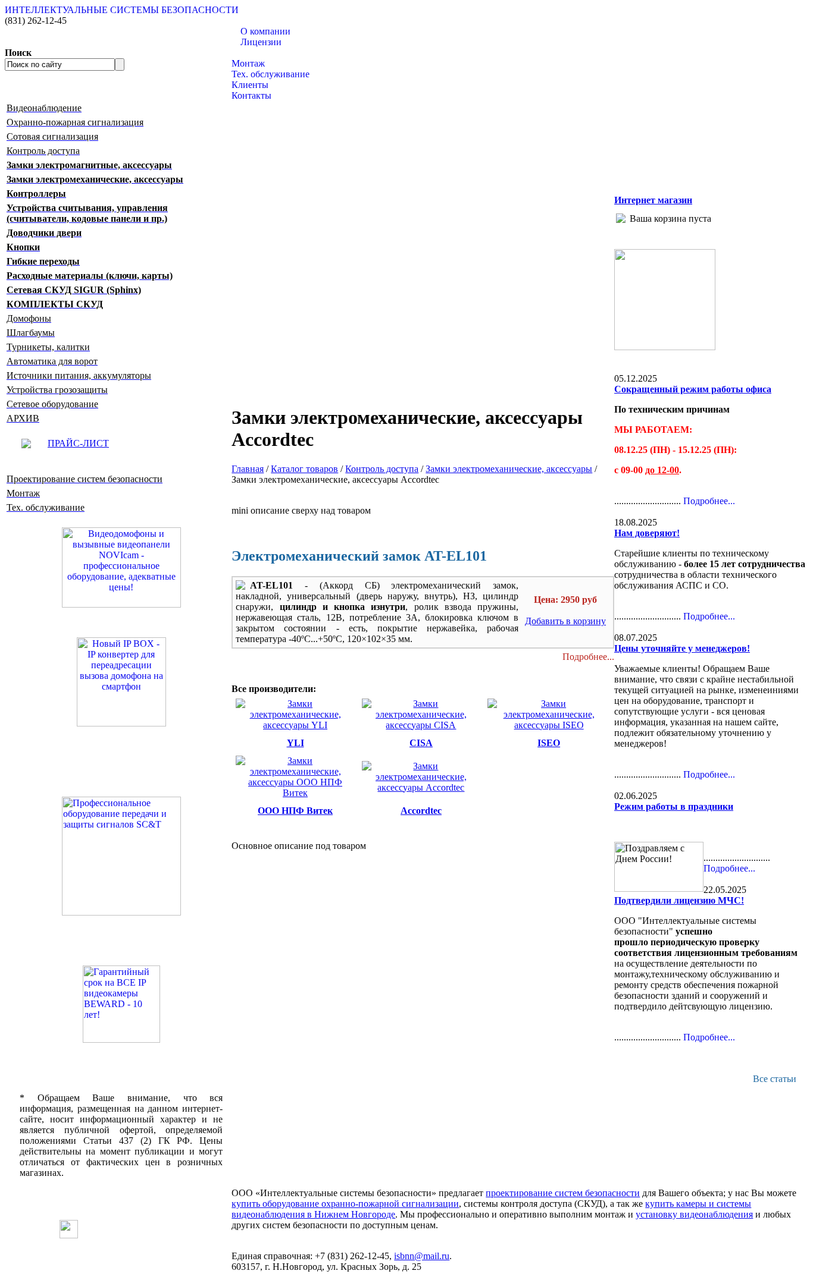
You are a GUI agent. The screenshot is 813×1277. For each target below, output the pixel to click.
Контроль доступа (381, 469)
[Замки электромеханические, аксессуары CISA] (421, 725)
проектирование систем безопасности (563, 1193)
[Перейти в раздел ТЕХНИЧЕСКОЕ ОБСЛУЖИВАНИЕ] (664, 347)
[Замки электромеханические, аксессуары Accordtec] (421, 787)
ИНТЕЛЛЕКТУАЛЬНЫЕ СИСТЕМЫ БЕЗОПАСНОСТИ (122, 10)
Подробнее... (588, 657)
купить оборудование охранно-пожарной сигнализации (345, 1204)
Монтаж (248, 63)
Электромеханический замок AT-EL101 (359, 556)
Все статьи (774, 1079)
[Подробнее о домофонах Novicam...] (121, 566)
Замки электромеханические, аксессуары (509, 469)
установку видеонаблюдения (694, 1214)
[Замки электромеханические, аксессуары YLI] (295, 725)
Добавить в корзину (565, 621)
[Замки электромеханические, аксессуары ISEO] (548, 725)
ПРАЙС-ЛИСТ (78, 443)
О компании (265, 31)
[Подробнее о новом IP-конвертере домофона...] (121, 681)
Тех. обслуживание (270, 74)
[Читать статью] (121, 1004)
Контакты (251, 95)
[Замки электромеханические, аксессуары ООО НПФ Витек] (295, 793)
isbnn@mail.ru (421, 1256)
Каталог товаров (265, 53)
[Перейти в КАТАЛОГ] (121, 856)
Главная (248, 469)
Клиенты (250, 85)
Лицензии (261, 42)
